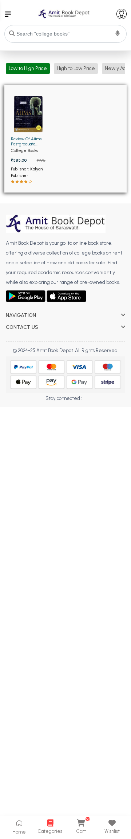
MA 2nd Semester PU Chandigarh (43, 410)
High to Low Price (76, 68)
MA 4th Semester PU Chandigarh (43, 430)
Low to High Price (28, 68)
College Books (24, 150)
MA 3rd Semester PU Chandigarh (43, 420)
